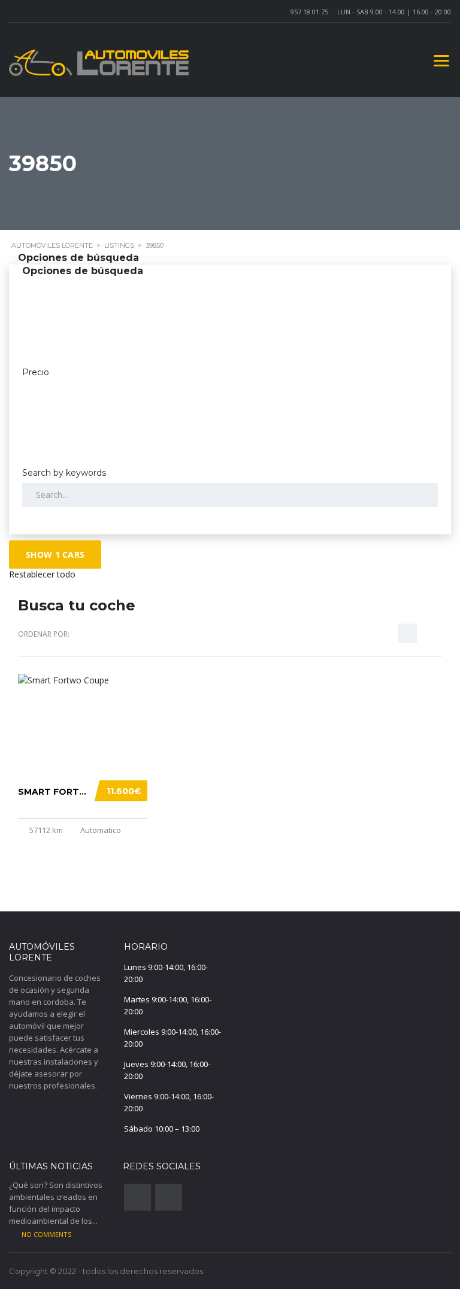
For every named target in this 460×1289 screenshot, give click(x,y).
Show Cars (55, 554)
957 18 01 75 (309, 11)
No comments (46, 1234)
